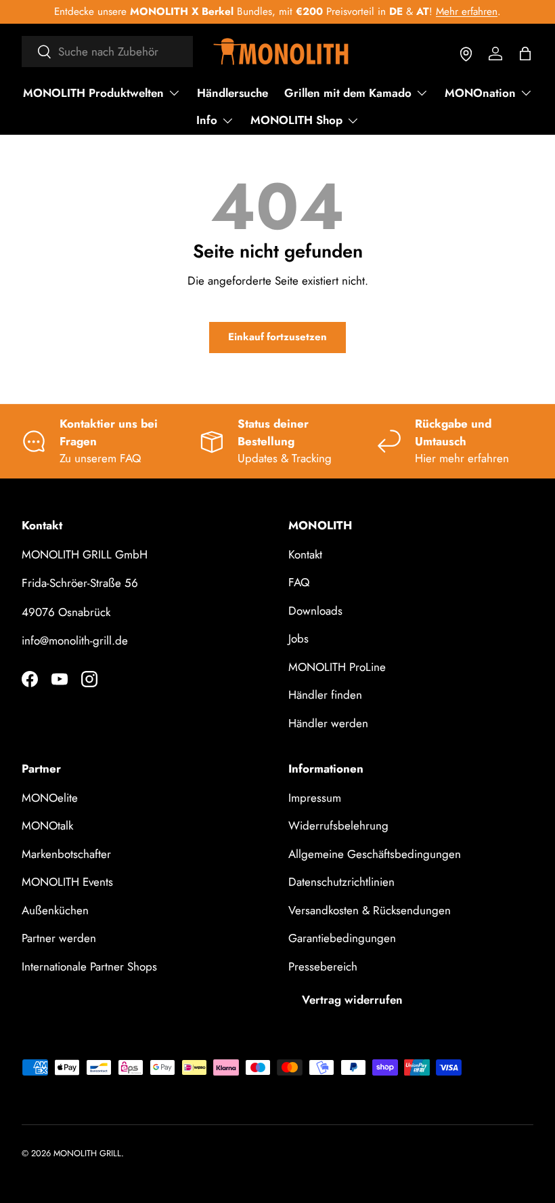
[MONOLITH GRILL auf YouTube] (59, 679)
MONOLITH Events (67, 882)
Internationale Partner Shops (89, 966)
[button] (525, 53)
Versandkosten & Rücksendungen (369, 910)
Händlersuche (232, 93)
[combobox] (107, 51)
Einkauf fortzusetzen (277, 336)
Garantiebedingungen (342, 938)
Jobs (298, 638)
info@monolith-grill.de (75, 640)
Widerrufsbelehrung (338, 825)
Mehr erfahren (466, 11)
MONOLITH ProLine (337, 667)
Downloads (315, 611)
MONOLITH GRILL (87, 1153)
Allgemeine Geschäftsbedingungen (374, 854)
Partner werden (59, 938)
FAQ (298, 582)
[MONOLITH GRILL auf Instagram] (89, 679)
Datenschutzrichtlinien (341, 882)
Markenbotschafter (66, 854)
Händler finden (325, 695)
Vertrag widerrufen (352, 1000)
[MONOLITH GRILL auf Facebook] (30, 679)
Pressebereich (322, 966)
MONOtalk (47, 825)
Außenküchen (55, 910)
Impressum (314, 798)
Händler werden (328, 723)
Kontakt (305, 554)
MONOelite (50, 798)
